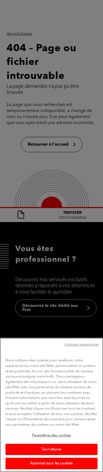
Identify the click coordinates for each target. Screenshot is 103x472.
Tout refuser (51, 449)
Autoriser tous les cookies (51, 463)
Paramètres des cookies (51, 435)
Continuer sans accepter (81, 344)
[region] (51, 405)
